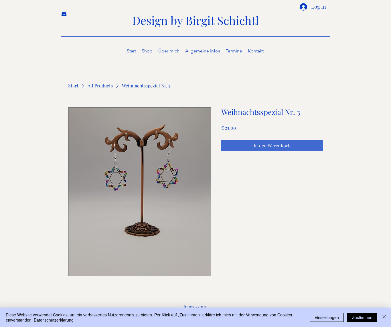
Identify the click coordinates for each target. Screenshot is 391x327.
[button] (64, 13)
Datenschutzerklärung (54, 320)
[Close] (384, 317)
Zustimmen (362, 317)
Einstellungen (327, 317)
